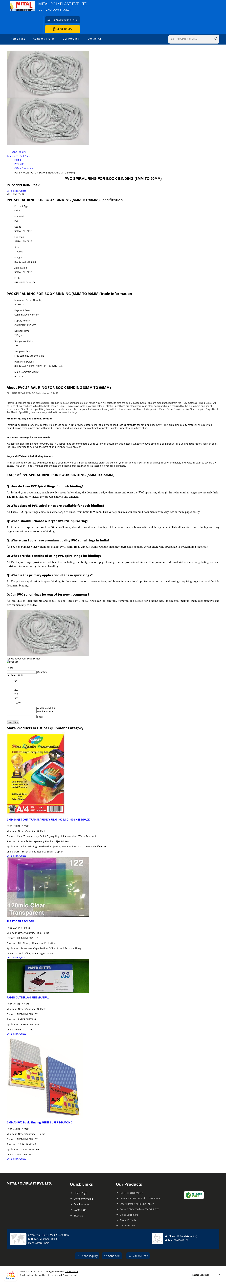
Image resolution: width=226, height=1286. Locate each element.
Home (17, 159)
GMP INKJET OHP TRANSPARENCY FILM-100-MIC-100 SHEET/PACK (48, 819)
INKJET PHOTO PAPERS (131, 1192)
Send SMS (114, 1256)
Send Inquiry (64, 29)
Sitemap (78, 1215)
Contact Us (95, 38)
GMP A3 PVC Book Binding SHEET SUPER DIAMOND (39, 1122)
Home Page (18, 38)
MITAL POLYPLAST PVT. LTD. (63, 6)
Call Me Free (140, 1256)
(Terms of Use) (71, 1271)
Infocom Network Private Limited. (61, 1275)
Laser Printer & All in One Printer (137, 1203)
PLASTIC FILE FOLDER (20, 921)
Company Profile (44, 38)
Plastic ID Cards (128, 1220)
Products (19, 164)
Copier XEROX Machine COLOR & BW (139, 1209)
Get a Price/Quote (16, 190)
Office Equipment (24, 168)
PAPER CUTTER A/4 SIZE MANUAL (28, 997)
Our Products (71, 38)
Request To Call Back (18, 156)
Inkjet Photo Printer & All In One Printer (140, 1198)
